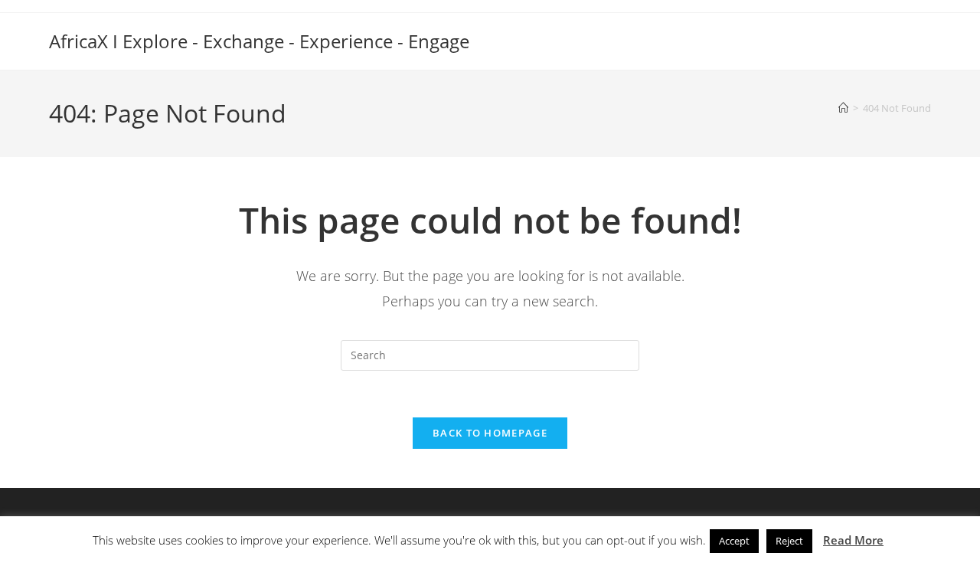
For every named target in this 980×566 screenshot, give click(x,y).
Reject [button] (789, 541)
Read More (853, 540)
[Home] (843, 108)
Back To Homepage (490, 433)
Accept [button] (734, 541)
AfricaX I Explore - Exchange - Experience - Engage (259, 41)
